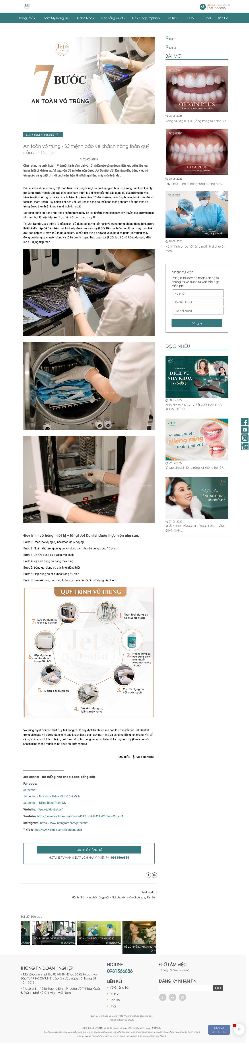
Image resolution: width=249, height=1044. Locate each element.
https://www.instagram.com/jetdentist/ (65, 823)
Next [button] (155, 916)
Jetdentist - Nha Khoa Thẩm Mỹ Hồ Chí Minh (51, 796)
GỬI (218, 987)
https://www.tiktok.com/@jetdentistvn (58, 829)
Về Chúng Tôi (119, 987)
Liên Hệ (115, 1000)
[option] (43, 933)
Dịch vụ (115, 993)
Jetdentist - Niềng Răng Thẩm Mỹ (44, 802)
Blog (113, 1006)
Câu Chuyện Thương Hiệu (43, 134)
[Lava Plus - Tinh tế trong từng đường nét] (197, 152)
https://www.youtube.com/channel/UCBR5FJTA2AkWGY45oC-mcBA (80, 816)
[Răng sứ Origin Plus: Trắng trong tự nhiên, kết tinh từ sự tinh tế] (197, 89)
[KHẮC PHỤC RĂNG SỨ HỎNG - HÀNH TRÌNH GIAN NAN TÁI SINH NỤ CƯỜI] (197, 497)
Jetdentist (29, 790)
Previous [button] (148, 916)
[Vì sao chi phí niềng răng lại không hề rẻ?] (197, 439)
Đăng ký (197, 323)
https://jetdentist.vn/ (50, 809)
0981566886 (120, 970)
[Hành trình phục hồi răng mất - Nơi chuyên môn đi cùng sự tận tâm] (197, 214)
